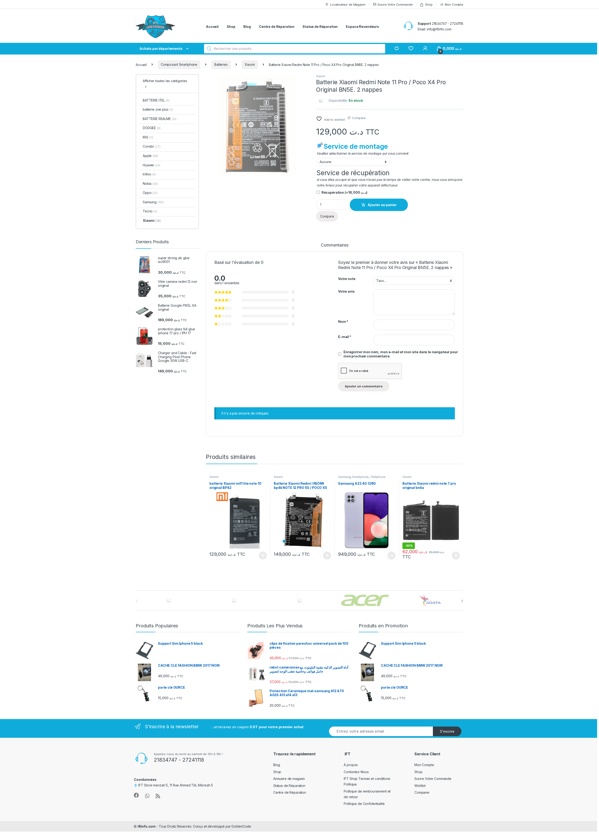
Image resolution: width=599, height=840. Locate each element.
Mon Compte (454, 4)
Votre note (346, 279)
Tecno (150, 211)
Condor (151, 146)
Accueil (212, 27)
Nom (343, 322)
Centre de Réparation (276, 27)
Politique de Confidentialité (364, 804)
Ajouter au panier (382, 205)
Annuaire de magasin (289, 779)
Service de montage (356, 146)
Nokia (150, 183)
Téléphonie (378, 477)
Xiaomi (250, 64)
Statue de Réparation (320, 27)
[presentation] (462, 601)
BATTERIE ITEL (156, 100)
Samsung (344, 477)
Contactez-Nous (356, 772)
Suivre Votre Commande (395, 4)
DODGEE (152, 128)
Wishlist (420, 786)
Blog (247, 27)
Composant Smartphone (179, 64)
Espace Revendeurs (362, 27)
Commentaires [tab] (334, 245)
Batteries (221, 64)
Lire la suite (391, 556)
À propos (351, 765)
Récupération (344, 192)
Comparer (422, 792)
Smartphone (360, 477)
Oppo (150, 193)
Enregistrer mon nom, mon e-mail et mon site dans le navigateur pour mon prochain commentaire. (400, 354)
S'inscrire (447, 731)
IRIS (148, 137)
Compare (358, 118)
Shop (428, 4)
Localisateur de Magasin (347, 4)
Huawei (151, 165)
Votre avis (346, 291)
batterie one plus (158, 109)
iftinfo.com (147, 826)
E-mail (344, 337)
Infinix (149, 174)
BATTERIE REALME (159, 119)
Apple (150, 156)
